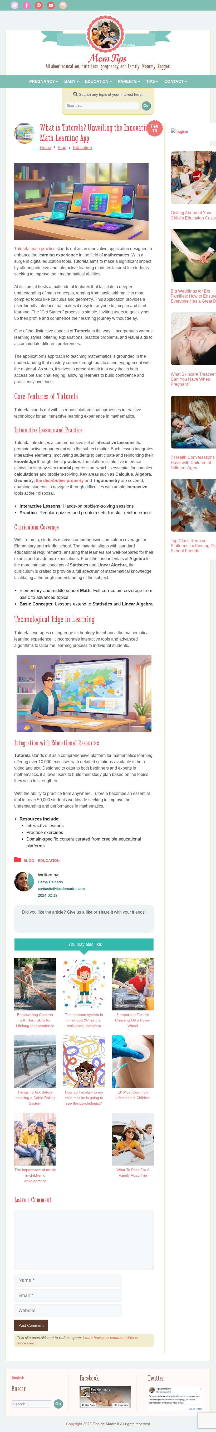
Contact (174, 81)
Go (146, 105)
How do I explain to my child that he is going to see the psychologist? (84, 1097)
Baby (70, 81)
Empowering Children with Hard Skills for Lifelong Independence (35, 1020)
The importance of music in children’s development (35, 1175)
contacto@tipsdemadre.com (61, 888)
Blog (62, 147)
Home (45, 147)
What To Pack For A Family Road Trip (132, 1172)
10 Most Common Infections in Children (132, 1095)
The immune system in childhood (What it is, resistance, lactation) (84, 1020)
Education (97, 81)
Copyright (74, 1424)
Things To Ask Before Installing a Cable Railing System (35, 1097)
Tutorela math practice (35, 248)
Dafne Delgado (50, 882)
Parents (127, 81)
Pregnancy (42, 81)
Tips (150, 81)
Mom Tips (108, 58)
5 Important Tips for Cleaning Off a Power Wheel (133, 1020)
